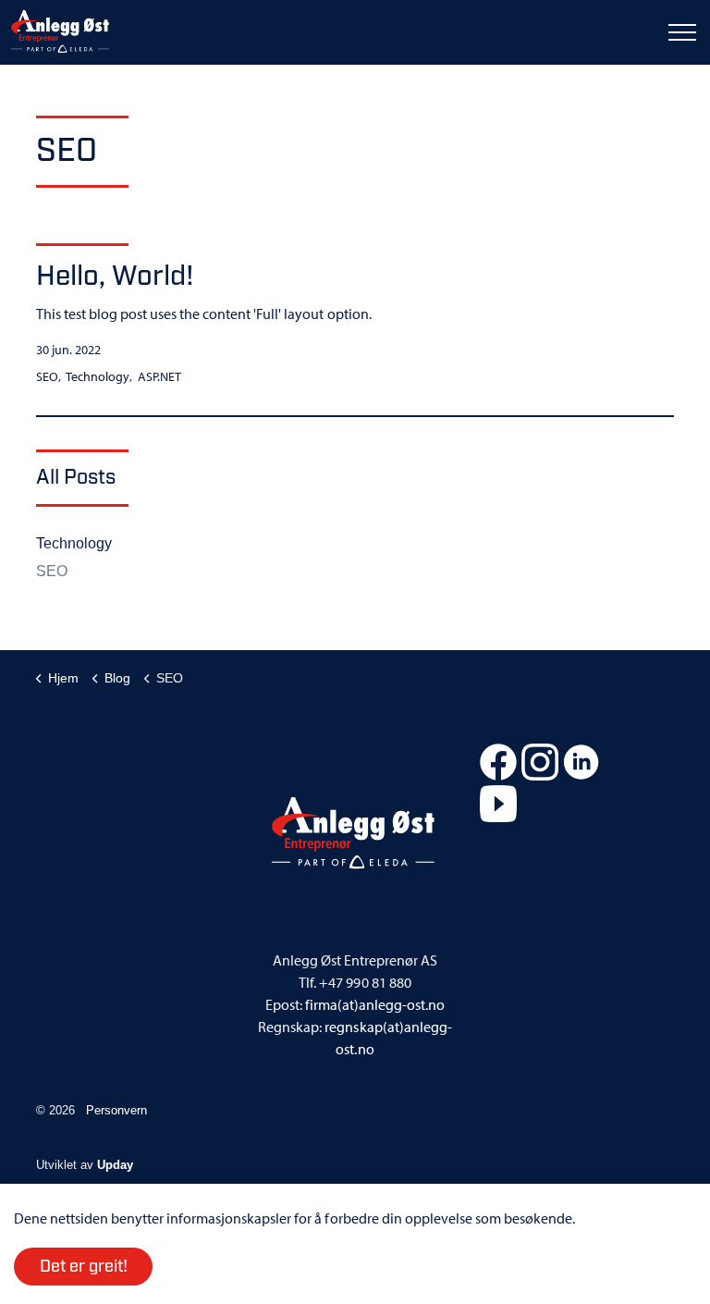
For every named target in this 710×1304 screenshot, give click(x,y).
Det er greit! (84, 1267)
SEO (47, 376)
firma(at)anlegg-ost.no (375, 1004)
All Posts (76, 477)
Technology (97, 376)
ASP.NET (159, 376)
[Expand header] (682, 32)
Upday (115, 1165)
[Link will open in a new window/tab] (498, 762)
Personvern (116, 1110)
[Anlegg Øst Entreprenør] (60, 32)
